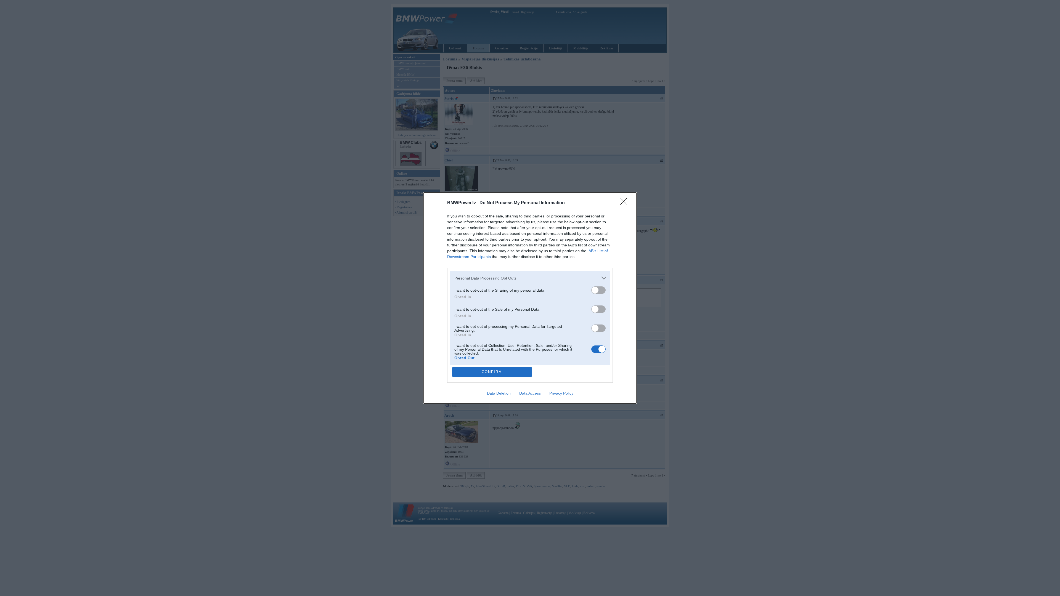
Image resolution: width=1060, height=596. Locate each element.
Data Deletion (499, 393)
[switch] (598, 290)
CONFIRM (492, 372)
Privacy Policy (561, 393)
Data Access (530, 393)
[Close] (625, 203)
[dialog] (530, 298)
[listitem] (530, 278)
